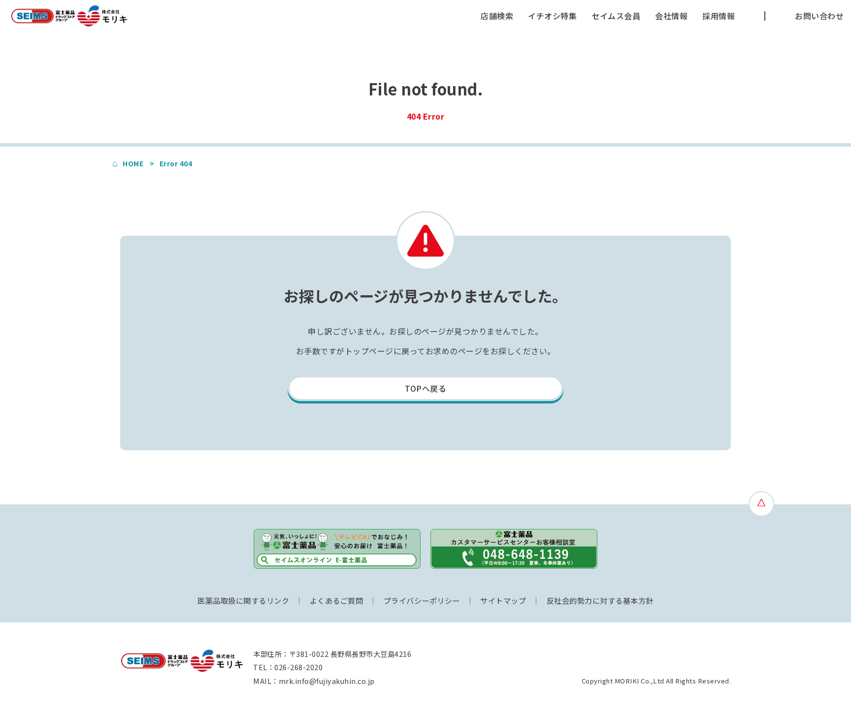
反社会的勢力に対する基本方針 (600, 600)
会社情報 (671, 16)
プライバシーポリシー (422, 600)
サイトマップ (503, 600)
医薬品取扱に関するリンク (243, 600)
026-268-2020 (298, 667)
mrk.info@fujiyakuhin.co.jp (327, 681)
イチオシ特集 (552, 16)
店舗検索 (497, 16)
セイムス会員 (615, 16)
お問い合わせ (819, 16)
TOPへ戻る (425, 388)
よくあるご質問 (336, 600)
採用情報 (718, 16)
